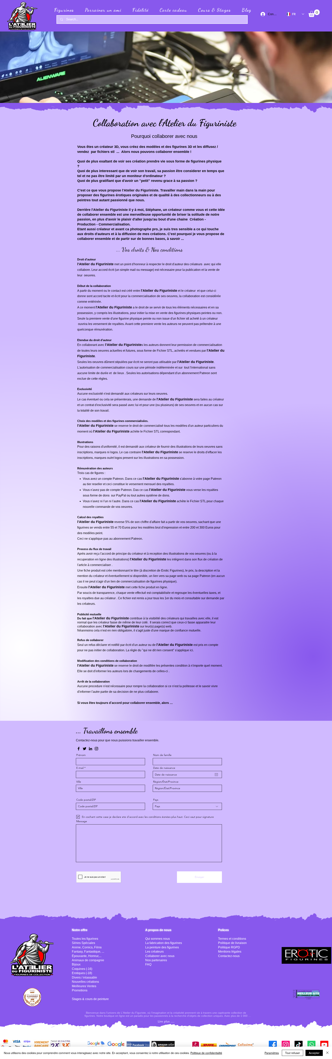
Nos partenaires (156, 960)
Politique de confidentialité (206, 1053)
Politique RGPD (229, 947)
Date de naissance (164, 767)
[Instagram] (96, 748)
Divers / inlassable (84, 977)
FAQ (148, 964)
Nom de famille (162, 755)
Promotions (79, 990)
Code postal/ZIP (86, 799)
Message (81, 821)
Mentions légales (229, 951)
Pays (155, 799)
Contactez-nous (229, 956)
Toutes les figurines (85, 938)
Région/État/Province (165, 781)
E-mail (80, 767)
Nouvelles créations (85, 981)
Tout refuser (292, 1053)
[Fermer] (327, 1053)
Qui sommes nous (157, 938)
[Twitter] (84, 748)
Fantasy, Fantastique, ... (88, 951)
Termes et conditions (232, 938)
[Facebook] (78, 748)
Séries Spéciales (83, 943)
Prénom (81, 755)
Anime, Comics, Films (87, 947)
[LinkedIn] (90, 748)
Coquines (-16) (82, 968)
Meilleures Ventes (84, 986)
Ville (78, 781)
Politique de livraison (232, 943)
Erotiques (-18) (82, 973)
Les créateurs (154, 951)
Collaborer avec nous (159, 956)
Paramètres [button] (272, 1053)
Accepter (314, 1053)
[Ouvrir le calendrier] (216, 774)
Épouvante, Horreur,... (86, 956)
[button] (314, 13)
